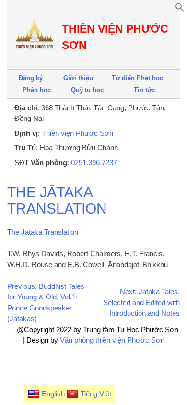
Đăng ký (31, 78)
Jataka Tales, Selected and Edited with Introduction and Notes (141, 302)
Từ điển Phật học (137, 78)
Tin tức (144, 90)
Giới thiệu (78, 78)
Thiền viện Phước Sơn (77, 133)
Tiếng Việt (96, 394)
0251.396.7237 (94, 162)
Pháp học (37, 90)
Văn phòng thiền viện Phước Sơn (112, 340)
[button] (180, 9)
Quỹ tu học (87, 90)
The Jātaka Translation (57, 200)
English (53, 394)
